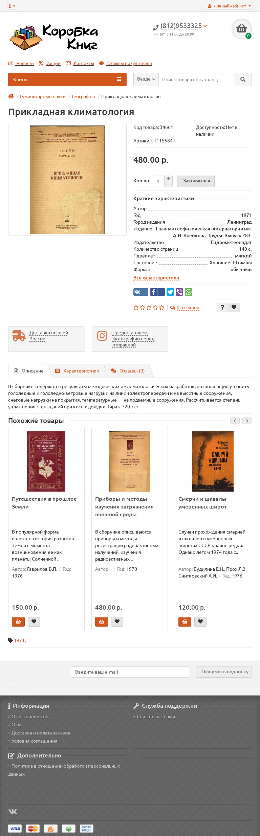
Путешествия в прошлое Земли (44, 503)
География (83, 96)
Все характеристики (156, 277)
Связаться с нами (156, 716)
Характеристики (81, 371)
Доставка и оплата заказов (41, 733)
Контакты (83, 63)
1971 (19, 640)
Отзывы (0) (132, 371)
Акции (53, 63)
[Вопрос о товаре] (222, 307)
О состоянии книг (31, 716)
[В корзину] (18, 622)
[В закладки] (234, 307)
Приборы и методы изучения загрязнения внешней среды (124, 506)
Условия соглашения (35, 741)
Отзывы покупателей (129, 63)
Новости (24, 63)
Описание (33, 371)
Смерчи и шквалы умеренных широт (202, 503)
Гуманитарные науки (43, 96)
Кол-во (141, 180)
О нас (18, 724)
